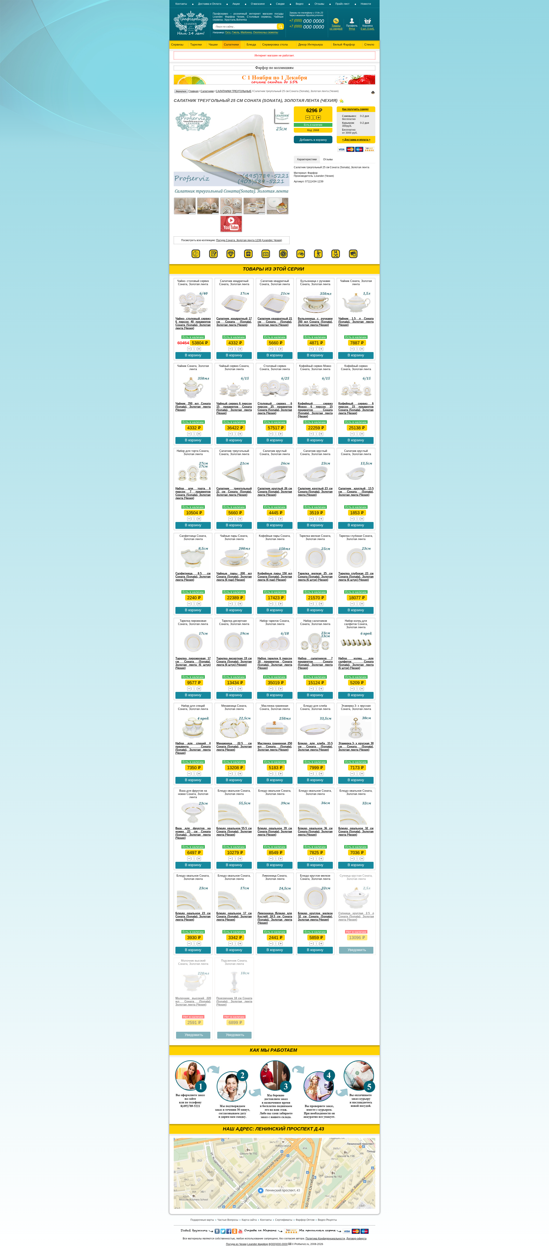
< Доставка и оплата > (356, 139)
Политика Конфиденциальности (325, 1238)
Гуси (228, 32)
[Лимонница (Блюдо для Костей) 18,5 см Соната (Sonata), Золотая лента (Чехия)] (275, 908)
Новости (366, 3)
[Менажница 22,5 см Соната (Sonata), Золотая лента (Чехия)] (234, 738)
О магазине (258, 3)
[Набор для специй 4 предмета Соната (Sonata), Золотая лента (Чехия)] (193, 738)
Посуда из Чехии (236, 1244)
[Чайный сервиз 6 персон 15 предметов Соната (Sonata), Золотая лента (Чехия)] (234, 399)
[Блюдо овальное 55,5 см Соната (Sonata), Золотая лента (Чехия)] (234, 823)
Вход (352, 28)
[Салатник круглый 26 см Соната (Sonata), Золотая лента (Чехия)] (275, 484)
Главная (194, 91)
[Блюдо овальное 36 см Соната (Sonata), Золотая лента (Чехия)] (315, 823)
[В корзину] (367, 23)
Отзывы (319, 3)
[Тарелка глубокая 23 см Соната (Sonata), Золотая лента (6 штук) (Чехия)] (356, 568)
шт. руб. (367, 28)
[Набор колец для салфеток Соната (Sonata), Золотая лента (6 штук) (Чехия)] (356, 653)
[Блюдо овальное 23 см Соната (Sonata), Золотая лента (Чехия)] (193, 908)
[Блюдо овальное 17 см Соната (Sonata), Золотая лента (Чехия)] (234, 908)
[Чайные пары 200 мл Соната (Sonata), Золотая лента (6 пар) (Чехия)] (234, 568)
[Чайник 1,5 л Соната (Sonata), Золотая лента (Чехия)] (356, 314)
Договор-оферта (356, 1238)
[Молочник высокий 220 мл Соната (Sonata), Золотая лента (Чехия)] (193, 993)
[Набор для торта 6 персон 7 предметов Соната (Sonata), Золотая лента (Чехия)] (193, 484)
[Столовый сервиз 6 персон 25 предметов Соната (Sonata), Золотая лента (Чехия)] (275, 399)
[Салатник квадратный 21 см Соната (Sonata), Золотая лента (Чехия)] (275, 314)
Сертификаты (283, 1219)
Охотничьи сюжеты (265, 32)
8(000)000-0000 (278, 1244)
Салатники (207, 91)
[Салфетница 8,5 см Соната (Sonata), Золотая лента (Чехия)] (193, 568)
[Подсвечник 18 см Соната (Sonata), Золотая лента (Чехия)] (234, 993)
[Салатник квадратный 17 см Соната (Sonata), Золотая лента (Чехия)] (234, 314)
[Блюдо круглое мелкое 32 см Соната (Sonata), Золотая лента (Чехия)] (315, 908)
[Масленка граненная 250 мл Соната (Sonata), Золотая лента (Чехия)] (275, 738)
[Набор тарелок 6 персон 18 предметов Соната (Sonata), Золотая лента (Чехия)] (275, 653)
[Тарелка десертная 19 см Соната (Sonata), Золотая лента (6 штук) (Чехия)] (234, 653)
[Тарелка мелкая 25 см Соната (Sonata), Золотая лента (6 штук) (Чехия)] (315, 568)
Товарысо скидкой (336, 27)
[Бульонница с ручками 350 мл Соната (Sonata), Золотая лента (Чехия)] (315, 314)
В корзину (193, 355)
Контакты (181, 3)
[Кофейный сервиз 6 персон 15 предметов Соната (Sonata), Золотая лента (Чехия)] (356, 399)
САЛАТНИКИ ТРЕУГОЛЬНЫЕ (233, 91)
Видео (299, 3)
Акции (236, 3)
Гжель (235, 32)
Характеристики (307, 159)
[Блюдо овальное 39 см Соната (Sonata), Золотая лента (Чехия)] (275, 823)
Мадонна (246, 32)
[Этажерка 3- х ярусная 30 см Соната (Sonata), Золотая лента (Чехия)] (356, 738)
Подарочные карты (202, 1219)
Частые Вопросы (227, 1219)
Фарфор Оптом (305, 1219)
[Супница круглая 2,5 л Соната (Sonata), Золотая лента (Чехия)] (356, 908)
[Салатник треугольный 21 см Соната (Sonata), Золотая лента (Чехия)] (234, 484)
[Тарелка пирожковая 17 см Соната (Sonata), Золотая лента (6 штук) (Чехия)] (193, 653)
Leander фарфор (257, 1244)
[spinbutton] (313, 117)
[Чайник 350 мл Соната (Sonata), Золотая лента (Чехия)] (193, 399)
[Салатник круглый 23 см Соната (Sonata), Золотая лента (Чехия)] (315, 484)
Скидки (280, 3)
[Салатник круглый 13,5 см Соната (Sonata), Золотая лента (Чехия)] (356, 484)
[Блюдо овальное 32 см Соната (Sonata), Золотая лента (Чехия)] (356, 823)
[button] (318, 117)
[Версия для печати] (373, 93)
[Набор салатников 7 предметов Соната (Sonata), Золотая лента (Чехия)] (315, 653)
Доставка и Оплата (209, 3)
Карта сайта (249, 1219)
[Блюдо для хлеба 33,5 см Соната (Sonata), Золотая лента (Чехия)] (315, 738)
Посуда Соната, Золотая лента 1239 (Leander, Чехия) (249, 240)
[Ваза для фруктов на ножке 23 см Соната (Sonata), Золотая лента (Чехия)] (193, 823)
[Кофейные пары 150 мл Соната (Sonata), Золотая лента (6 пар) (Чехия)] (275, 568)
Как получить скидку (355, 109)
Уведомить (357, 950)
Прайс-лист (342, 3)
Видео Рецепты (327, 1219)
